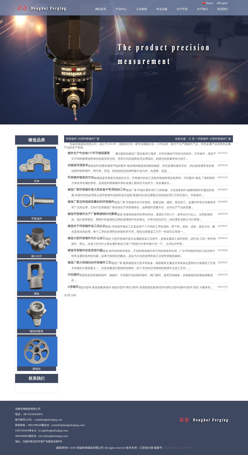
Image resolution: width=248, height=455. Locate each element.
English (223, 3)
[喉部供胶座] (36, 301)
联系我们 (222, 9)
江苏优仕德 (146, 447)
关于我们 (202, 9)
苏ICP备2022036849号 (178, 447)
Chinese (209, 3)
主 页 (191, 138)
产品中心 (121, 9)
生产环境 (182, 9)
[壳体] (36, 151)
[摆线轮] (36, 339)
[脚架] (36, 264)
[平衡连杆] (36, 188)
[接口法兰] (36, 226)
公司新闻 (141, 9)
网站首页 (100, 9)
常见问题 (161, 9)
